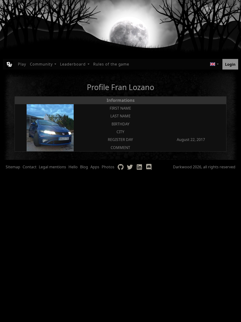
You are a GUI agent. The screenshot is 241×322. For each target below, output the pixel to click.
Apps (94, 166)
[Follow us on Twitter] (130, 167)
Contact (29, 166)
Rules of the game (111, 64)
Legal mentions (52, 166)
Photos (108, 166)
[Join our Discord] (149, 167)
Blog (84, 166)
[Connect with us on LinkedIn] (139, 167)
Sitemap (13, 166)
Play (22, 64)
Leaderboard (73, 64)
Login (230, 64)
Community (41, 64)
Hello (73, 166)
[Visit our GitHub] (120, 167)
